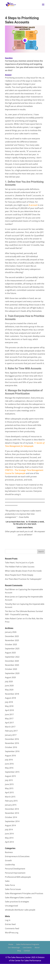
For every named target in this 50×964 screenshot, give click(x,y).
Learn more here (25, 527)
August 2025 (10, 652)
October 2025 (11, 644)
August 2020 (10, 677)
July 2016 (9, 759)
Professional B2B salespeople (18, 877)
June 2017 (9, 714)
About (37, 947)
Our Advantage (14, 947)
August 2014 (10, 825)
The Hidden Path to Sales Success (19, 566)
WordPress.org (11, 932)
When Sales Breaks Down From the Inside (23, 571)
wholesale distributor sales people (20, 910)
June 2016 (9, 763)
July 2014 (9, 829)
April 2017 (9, 722)
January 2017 (10, 735)
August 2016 (10, 755)
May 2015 (9, 788)
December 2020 (12, 661)
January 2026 (10, 632)
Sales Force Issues (13, 889)
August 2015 (10, 776)
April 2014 (9, 842)
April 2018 (9, 710)
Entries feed (10, 924)
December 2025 (12, 636)
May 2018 (9, 706)
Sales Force (10, 885)
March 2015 (10, 796)
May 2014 (9, 838)
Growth (8, 860)
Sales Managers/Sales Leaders (18, 897)
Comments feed (12, 928)
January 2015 (10, 805)
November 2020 (12, 665)
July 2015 (9, 780)
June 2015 (9, 784)
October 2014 (11, 817)
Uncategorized (11, 905)
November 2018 (12, 694)
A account (33, 205)
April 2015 (9, 792)
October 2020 (11, 669)
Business (9, 852)
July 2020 (9, 681)
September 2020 (12, 673)
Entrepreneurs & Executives (17, 856)
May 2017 (9, 718)
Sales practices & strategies (17, 901)
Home (10, 944)
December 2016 (12, 739)
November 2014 (12, 813)
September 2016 (12, 751)
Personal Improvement (15, 873)
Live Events (27, 947)
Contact (27, 951)
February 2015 (11, 800)
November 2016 (12, 743)
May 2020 (9, 689)
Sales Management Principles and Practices (24, 893)
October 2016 (11, 747)
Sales (7, 881)
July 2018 (9, 702)
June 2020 (9, 685)
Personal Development (15, 868)
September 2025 (12, 648)
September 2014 (12, 821)
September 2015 (12, 772)
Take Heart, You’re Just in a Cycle (19, 562)
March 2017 (10, 726)
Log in (7, 920)
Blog (19, 951)
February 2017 (11, 731)
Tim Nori (9, 611)
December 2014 (12, 809)
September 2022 (12, 657)
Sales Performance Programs (27, 944)
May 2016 (9, 768)
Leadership (10, 864)
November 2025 (12, 640)
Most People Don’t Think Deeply (19, 575)
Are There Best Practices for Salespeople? (23, 579)
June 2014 (9, 833)
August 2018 (10, 698)
